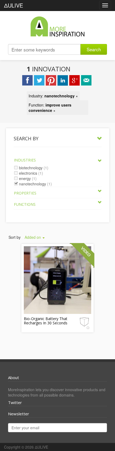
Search (94, 49)
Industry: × (53, 95)
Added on (33, 237)
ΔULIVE (13, 5)
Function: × (50, 107)
